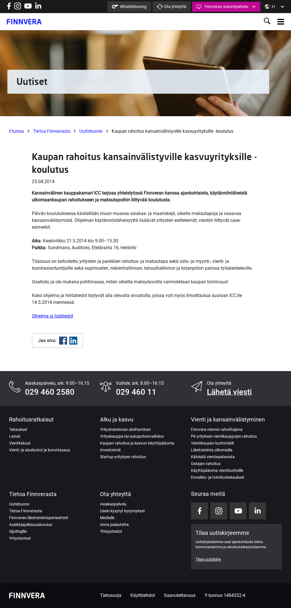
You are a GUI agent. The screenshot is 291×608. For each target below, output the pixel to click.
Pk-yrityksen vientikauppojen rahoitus (224, 436)
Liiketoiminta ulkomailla (211, 450)
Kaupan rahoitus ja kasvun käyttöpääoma (137, 443)
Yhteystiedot (111, 531)
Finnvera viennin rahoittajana (216, 429)
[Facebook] (63, 340)
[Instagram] (17, 8)
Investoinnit (110, 450)
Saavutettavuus (180, 595)
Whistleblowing (133, 6)
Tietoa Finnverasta (51, 131)
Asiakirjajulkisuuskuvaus (30, 524)
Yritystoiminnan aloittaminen (125, 429)
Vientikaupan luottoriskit (212, 443)
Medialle (107, 517)
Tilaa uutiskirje (208, 559)
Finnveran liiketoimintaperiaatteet (38, 517)
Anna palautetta (114, 524)
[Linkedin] (73, 340)
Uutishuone (91, 131)
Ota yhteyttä (175, 6)
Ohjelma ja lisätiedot (52, 316)
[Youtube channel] (28, 8)
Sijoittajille (18, 531)
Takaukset (18, 429)
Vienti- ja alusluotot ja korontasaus (39, 450)
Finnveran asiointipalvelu (226, 6)
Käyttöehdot (142, 595)
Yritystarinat (20, 538)
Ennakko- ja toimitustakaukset (217, 477)
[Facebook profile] (9, 8)
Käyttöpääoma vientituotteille (217, 470)
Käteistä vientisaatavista (213, 457)
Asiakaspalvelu (113, 504)
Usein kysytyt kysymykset (122, 511)
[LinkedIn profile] (38, 8)
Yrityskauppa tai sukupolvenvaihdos (132, 436)
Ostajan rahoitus (206, 463)
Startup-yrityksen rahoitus (123, 457)
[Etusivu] (24, 21)
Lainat (14, 436)
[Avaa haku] (267, 21)
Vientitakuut (20, 443)
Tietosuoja (110, 595)
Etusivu (16, 131)
